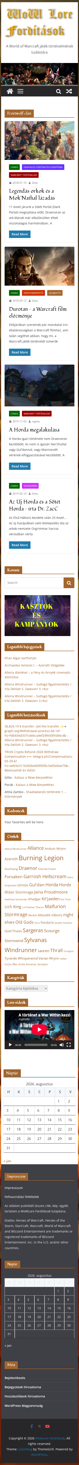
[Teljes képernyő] (68, 1045)
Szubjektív (55, 292)
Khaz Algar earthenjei (20, 658)
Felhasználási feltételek (22, 1197)
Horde (65, 885)
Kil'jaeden (51, 898)
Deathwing (11, 869)
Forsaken (14, 876)
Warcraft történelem (24, 175)
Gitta (35, 183)
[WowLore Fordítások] (39, 66)
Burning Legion (41, 857)
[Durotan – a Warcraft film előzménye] (39, 266)
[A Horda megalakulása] (39, 385)
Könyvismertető (33, 292)
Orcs (37, 922)
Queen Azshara (63, 922)
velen (63, 958)
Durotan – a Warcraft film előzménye (38, 313)
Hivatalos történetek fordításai (43, 167)
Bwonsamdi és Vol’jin (20, 770)
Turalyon (68, 951)
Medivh (32, 915)
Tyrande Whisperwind (21, 958)
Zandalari (42, 964)
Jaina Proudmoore (51, 892)
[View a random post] (69, 91)
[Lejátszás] (10, 1045)
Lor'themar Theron (33, 907)
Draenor (28, 868)
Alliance (35, 848)
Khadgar (34, 899)
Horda (51, 885)
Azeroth (11, 859)
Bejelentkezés (15, 1378)
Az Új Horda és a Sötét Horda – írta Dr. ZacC (34, 505)
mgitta (36, 421)
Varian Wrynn (49, 958)
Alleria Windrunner (16, 848)
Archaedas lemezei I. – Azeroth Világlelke (35, 665)
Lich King (13, 906)
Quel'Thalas (13, 931)
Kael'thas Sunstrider (16, 899)
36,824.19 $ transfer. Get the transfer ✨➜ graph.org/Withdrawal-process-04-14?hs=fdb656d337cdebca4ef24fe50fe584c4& (35, 731)
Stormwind (14, 940)
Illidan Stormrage (19, 892)
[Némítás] (61, 1045)
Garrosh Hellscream (44, 876)
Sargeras (33, 930)
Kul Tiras (65, 899)
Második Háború (50, 915)
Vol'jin (8, 964)
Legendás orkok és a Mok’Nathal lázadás (32, 194)
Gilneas (22, 885)
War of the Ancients (24, 964)
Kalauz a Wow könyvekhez (33, 777)
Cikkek (14, 167)
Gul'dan (37, 885)
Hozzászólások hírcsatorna (25, 1396)
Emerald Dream (47, 869)
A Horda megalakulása (34, 430)
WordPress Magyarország (24, 1406)
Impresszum (14, 1188)
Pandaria (47, 922)
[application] (39, 1029)
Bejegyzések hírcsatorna (23, 1387)
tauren (43, 950)
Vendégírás (30, 485)
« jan (7, 1161)
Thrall (56, 950)
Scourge (52, 931)
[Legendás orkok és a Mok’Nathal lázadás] (39, 140)
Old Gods (24, 922)
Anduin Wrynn (55, 848)
